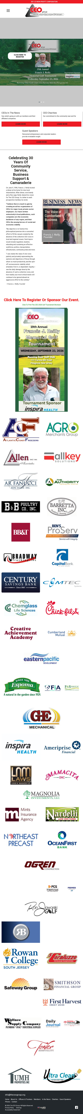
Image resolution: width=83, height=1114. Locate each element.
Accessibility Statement (12, 1110)
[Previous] (2, 57)
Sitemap (19, 1108)
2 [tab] (41, 102)
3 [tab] (43, 102)
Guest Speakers (65, 1099)
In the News (46, 1099)
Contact (14, 1102)
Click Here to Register (20, 56)
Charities (55, 1099)
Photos (7, 1102)
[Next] (80, 57)
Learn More (20, 124)
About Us (14, 1099)
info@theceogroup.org (15, 1095)
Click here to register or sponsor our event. (41, 300)
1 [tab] (39, 102)
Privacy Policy (9, 1108)
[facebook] (76, 1107)
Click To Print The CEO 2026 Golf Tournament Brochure (41, 305)
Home (7, 1099)
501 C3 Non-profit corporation (44, 2)
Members (37, 1099)
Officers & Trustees (25, 1099)
